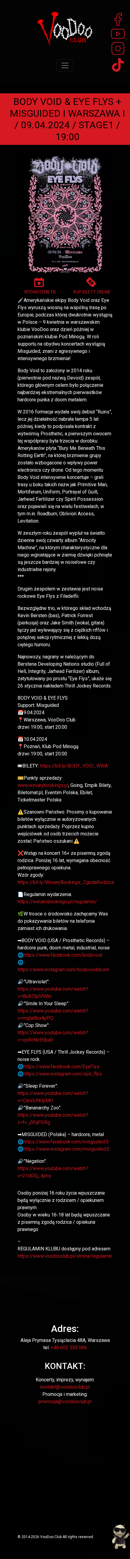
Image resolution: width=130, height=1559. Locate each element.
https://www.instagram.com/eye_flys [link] (63, 1074)
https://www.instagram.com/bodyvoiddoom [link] (63, 969)
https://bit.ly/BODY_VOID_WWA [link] (74, 766)
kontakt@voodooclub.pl (65, 1387)
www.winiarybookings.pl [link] (43, 785)
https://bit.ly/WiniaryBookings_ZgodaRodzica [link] (66, 882)
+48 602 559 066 (69, 1347)
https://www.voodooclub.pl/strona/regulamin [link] (65, 1256)
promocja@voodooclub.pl (65, 1401)
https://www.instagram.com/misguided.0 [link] (66, 1149)
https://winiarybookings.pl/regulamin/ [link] (57, 902)
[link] (63, 955)
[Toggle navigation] (65, 65)
